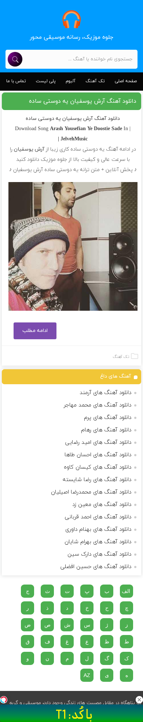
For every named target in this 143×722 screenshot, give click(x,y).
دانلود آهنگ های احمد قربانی (98, 517)
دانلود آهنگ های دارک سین (99, 554)
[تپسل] (3, 699)
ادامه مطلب (35, 330)
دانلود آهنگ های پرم (107, 418)
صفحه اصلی (126, 81)
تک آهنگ (95, 81)
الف (126, 591)
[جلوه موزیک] (71, 19)
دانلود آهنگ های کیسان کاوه (97, 467)
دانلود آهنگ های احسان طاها (98, 455)
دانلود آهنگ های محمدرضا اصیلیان (91, 492)
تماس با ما (16, 81)
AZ (87, 675)
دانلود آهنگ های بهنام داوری (98, 529)
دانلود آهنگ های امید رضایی (98, 442)
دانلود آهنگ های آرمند (105, 393)
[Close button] (139, 699)
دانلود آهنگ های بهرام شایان (98, 542)
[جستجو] (15, 59)
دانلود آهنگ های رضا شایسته (97, 480)
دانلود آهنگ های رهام (106, 430)
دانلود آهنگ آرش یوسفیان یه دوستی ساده (82, 101)
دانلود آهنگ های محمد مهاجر (97, 405)
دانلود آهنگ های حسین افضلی (95, 567)
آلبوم (71, 81)
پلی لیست (46, 81)
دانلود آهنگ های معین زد (101, 505)
